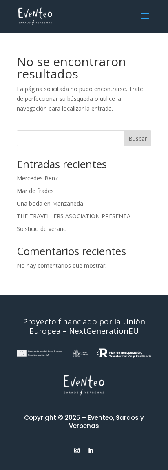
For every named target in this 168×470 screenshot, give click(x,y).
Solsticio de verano (42, 229)
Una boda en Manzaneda (50, 203)
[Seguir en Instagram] (77, 451)
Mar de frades (35, 191)
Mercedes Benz (37, 178)
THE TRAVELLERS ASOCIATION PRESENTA (73, 216)
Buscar (137, 138)
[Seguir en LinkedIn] (91, 451)
